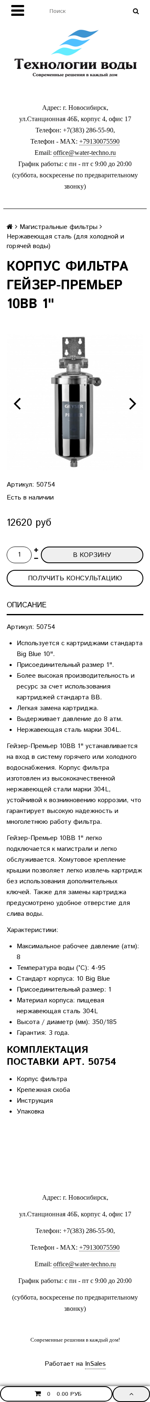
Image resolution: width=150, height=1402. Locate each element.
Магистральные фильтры (59, 227)
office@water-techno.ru (84, 152)
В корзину (92, 555)
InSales (95, 1364)
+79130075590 (99, 141)
